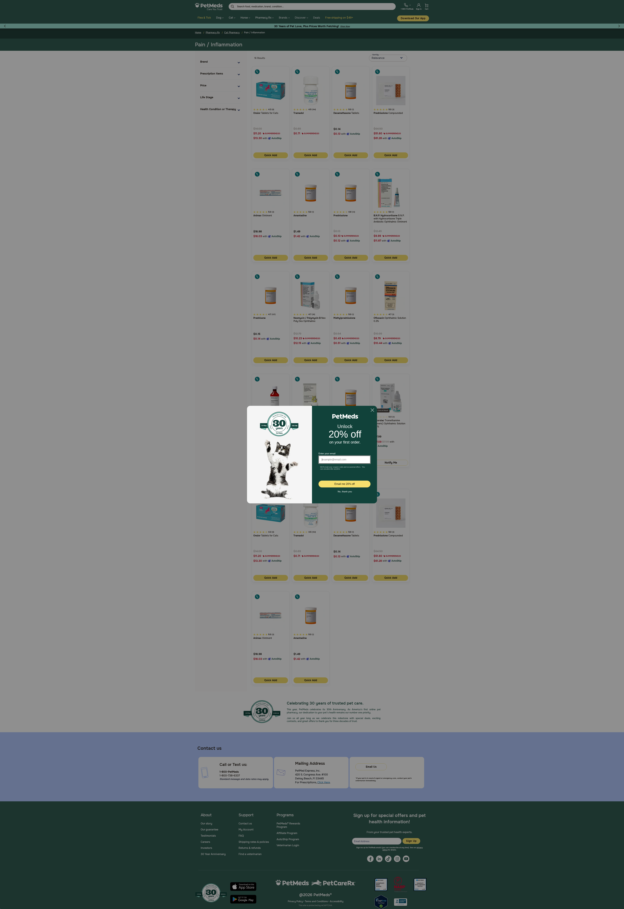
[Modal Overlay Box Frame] (312, 454)
